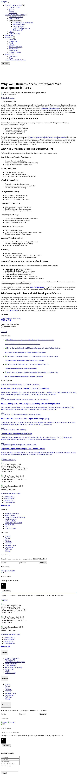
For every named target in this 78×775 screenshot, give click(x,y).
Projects (7, 538)
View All (4, 332)
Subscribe (43, 562)
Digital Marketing (18, 26)
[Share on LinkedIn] (7, 320)
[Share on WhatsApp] (9, 320)
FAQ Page (8, 549)
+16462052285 (9, 500)
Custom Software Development (23, 22)
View (2, 398)
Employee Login (10, 545)
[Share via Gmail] (10, 320)
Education (12, 45)
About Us (13, 5)
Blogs (11, 58)
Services (15, 15)
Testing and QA (18, 30)
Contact (15, 60)
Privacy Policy (9, 547)
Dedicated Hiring (14, 33)
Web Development (19, 24)
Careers (11, 11)
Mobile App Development (21, 28)
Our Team (8, 543)
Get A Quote (5, 63)
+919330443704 (9, 502)
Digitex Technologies (8, 98)
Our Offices (13, 13)
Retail (11, 43)
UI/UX (11, 32)
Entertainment (13, 50)
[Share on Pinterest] (5, 320)
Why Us (11, 9)
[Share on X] (3, 320)
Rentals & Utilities (15, 52)
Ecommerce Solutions (16, 17)
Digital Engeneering (15, 20)
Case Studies (13, 56)
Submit (4, 773)
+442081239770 (9, 497)
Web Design (17, 318)
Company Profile (14, 7)
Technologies (9, 35)
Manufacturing (13, 48)
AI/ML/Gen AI (14, 18)
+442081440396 (9, 498)
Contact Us (8, 542)
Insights (7, 54)
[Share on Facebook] (1, 320)
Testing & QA (9, 524)
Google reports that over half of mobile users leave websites (47, 137)
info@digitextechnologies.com (10, 493)
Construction (13, 41)
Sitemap (7, 551)
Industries (8, 37)
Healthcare (12, 39)
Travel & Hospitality (15, 47)
